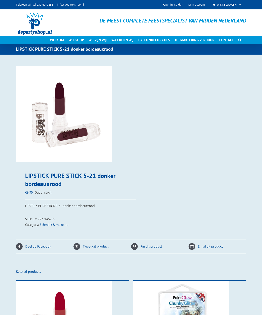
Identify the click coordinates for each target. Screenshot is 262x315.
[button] (239, 40)
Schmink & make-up (54, 225)
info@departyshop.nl (70, 4)
